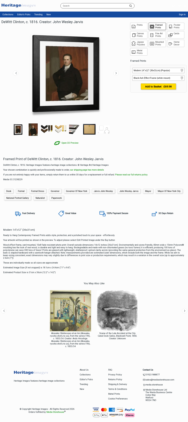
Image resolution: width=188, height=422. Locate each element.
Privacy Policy (115, 374)
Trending (38, 14)
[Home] (18, 9)
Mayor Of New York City (169, 191)
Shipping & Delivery (117, 384)
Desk (8, 191)
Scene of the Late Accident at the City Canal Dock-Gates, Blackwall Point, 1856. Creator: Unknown (117, 336)
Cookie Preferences (118, 398)
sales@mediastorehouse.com (159, 379)
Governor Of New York (76, 191)
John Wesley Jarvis (128, 191)
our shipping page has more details (87, 170)
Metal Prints (114, 394)
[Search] (130, 5)
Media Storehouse (55, 412)
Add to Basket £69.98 (158, 86)
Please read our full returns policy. (131, 174)
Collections (7, 14)
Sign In (182, 14)
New (48, 14)
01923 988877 (152, 374)
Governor (55, 191)
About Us (84, 370)
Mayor (148, 191)
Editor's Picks (23, 14)
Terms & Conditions (117, 389)
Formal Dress (37, 191)
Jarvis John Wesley (103, 191)
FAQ (110, 370)
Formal (21, 191)
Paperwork (56, 198)
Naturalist (40, 198)
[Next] (116, 73)
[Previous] (15, 73)
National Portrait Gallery (17, 198)
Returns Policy (115, 379)
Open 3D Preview (69, 143)
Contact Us (148, 370)
